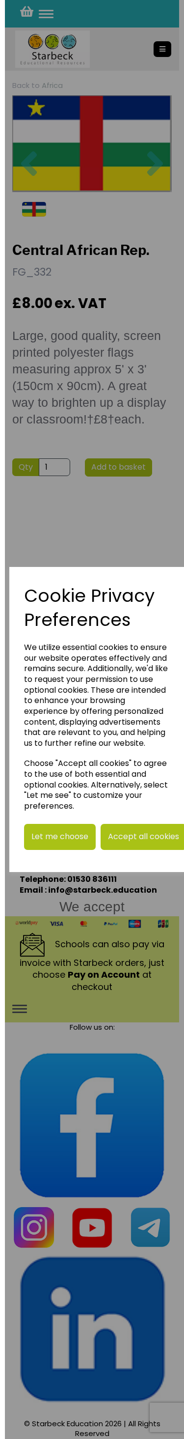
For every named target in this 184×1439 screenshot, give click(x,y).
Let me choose (59, 836)
